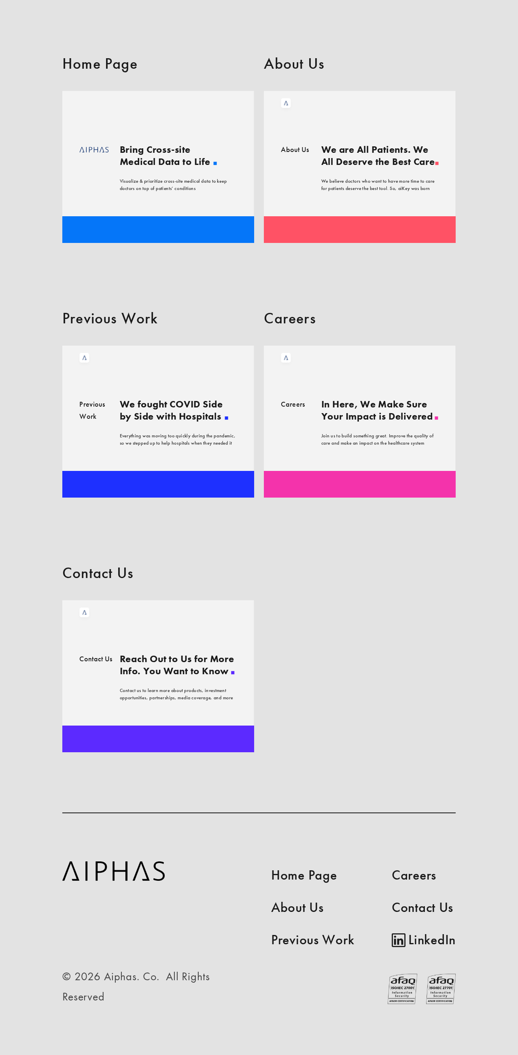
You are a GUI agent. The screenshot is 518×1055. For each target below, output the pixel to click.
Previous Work (312, 939)
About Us (297, 907)
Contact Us (422, 907)
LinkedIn (432, 939)
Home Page (304, 875)
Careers (414, 875)
